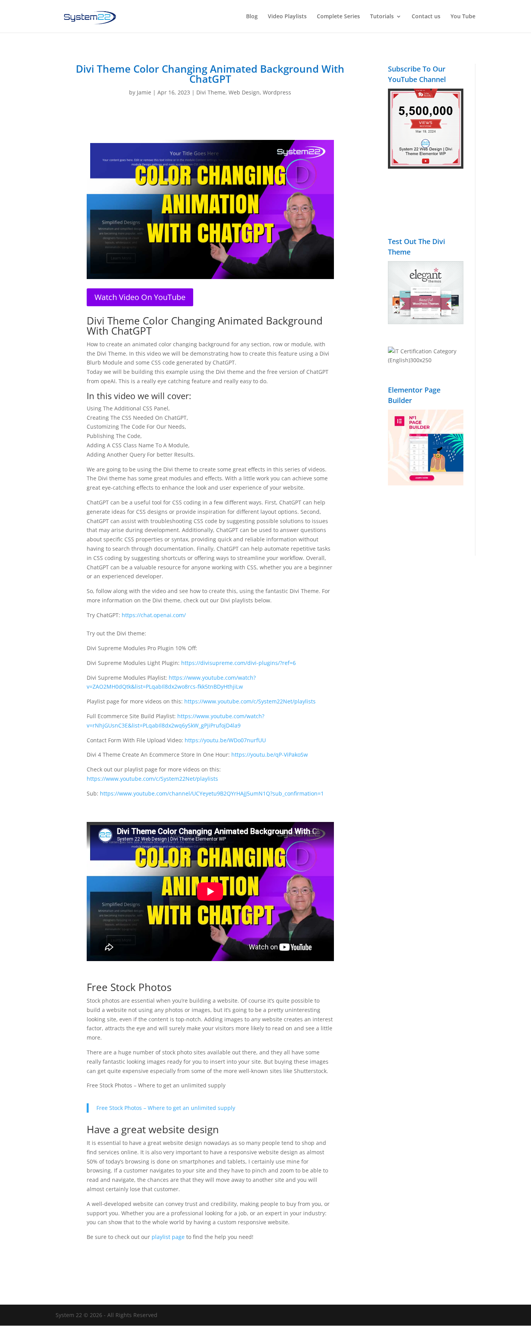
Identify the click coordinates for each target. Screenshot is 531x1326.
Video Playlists (287, 17)
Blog (252, 17)
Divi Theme (210, 92)
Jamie (144, 92)
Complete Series (338, 17)
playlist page (168, 1237)
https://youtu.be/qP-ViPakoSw (269, 754)
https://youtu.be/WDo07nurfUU (225, 740)
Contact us (426, 17)
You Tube (463, 17)
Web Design (244, 92)
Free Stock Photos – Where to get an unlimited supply (165, 1107)
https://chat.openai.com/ (154, 615)
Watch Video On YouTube (139, 297)
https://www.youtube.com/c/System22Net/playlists (250, 701)
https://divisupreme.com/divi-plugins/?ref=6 (238, 662)
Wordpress (277, 92)
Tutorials (382, 17)
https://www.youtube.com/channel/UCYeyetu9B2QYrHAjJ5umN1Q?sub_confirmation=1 (212, 793)
